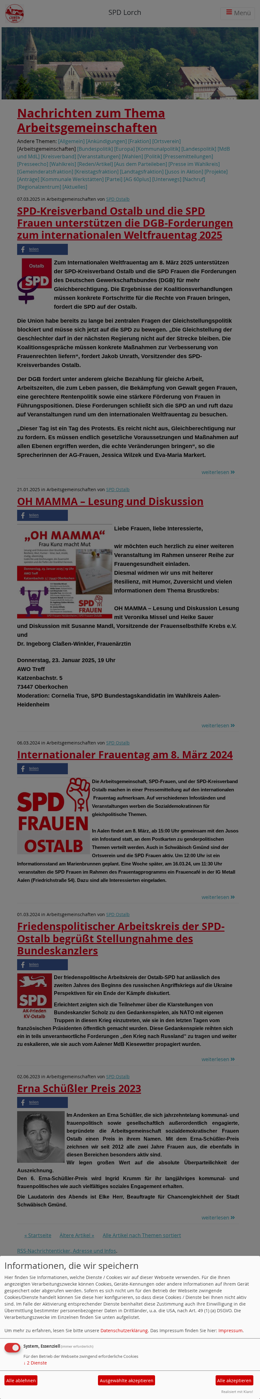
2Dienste (35, 1363)
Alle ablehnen (21, 1380)
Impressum (230, 1330)
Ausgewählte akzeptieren (126, 1380)
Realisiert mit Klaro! (237, 1391)
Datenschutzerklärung (124, 1330)
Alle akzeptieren (234, 1380)
